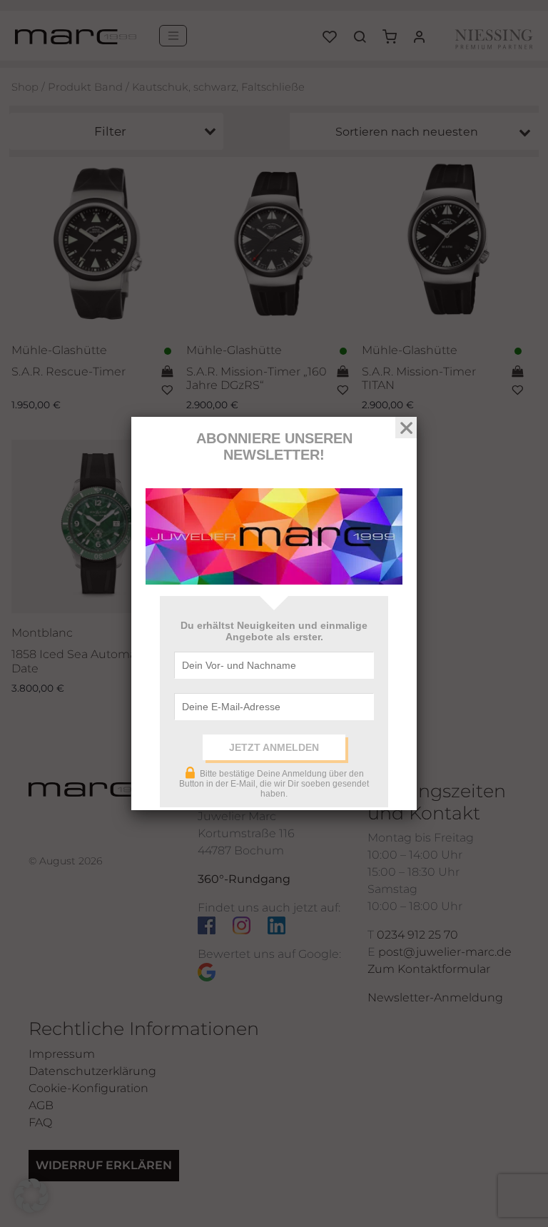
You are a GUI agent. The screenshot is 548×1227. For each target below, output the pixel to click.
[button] (31, 1195)
